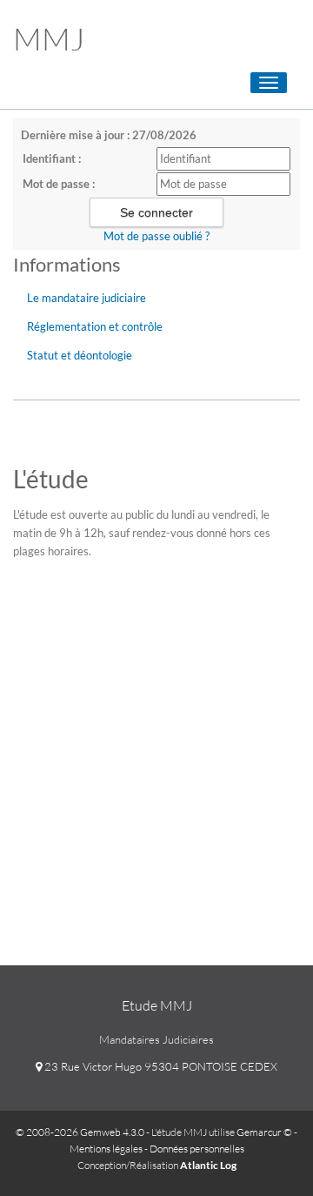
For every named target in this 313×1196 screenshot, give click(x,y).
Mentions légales (106, 1148)
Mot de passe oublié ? (156, 236)
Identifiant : (52, 158)
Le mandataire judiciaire (86, 298)
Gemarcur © (264, 1132)
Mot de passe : (59, 184)
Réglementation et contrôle (95, 326)
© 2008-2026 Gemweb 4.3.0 (80, 1132)
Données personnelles (197, 1148)
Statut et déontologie (79, 355)
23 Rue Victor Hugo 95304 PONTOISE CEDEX (159, 1066)
